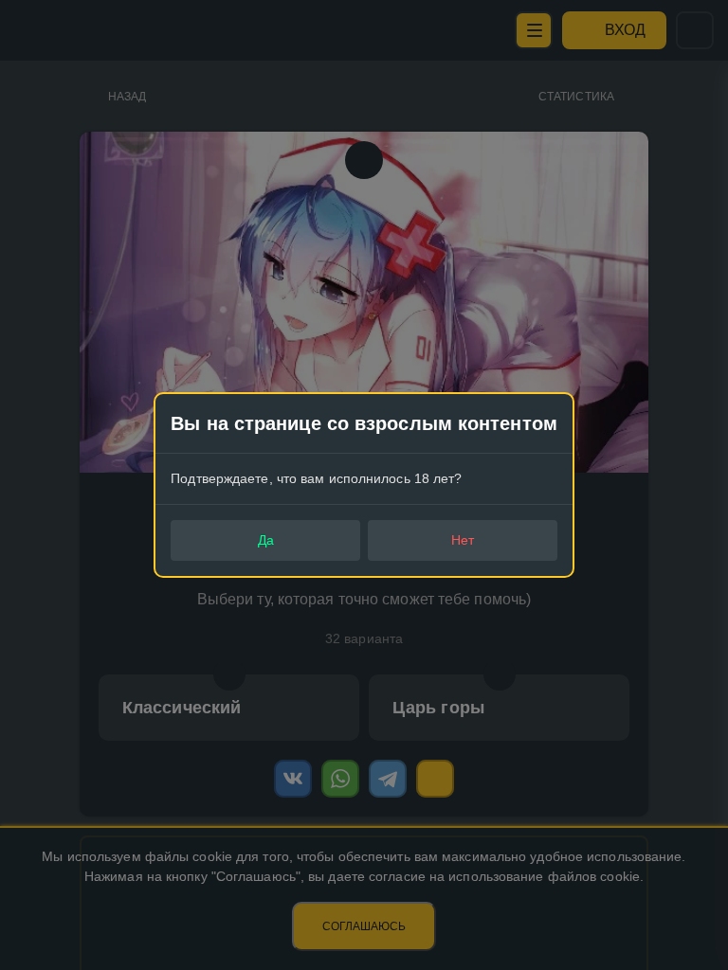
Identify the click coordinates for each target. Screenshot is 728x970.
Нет (462, 540)
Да (266, 540)
